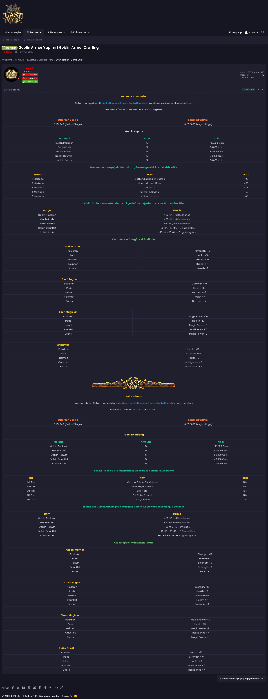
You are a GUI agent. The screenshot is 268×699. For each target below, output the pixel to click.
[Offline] (19, 78)
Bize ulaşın (44, 695)
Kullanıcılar (80, 32)
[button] (65, 32)
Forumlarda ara (34, 39)
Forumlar (35, 32)
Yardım (55, 695)
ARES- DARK (10, 695)
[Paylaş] (259, 89)
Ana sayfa (14, 32)
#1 (263, 89)
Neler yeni (56, 32)
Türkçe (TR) (31, 695)
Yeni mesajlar (12, 39)
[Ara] (262, 32)
